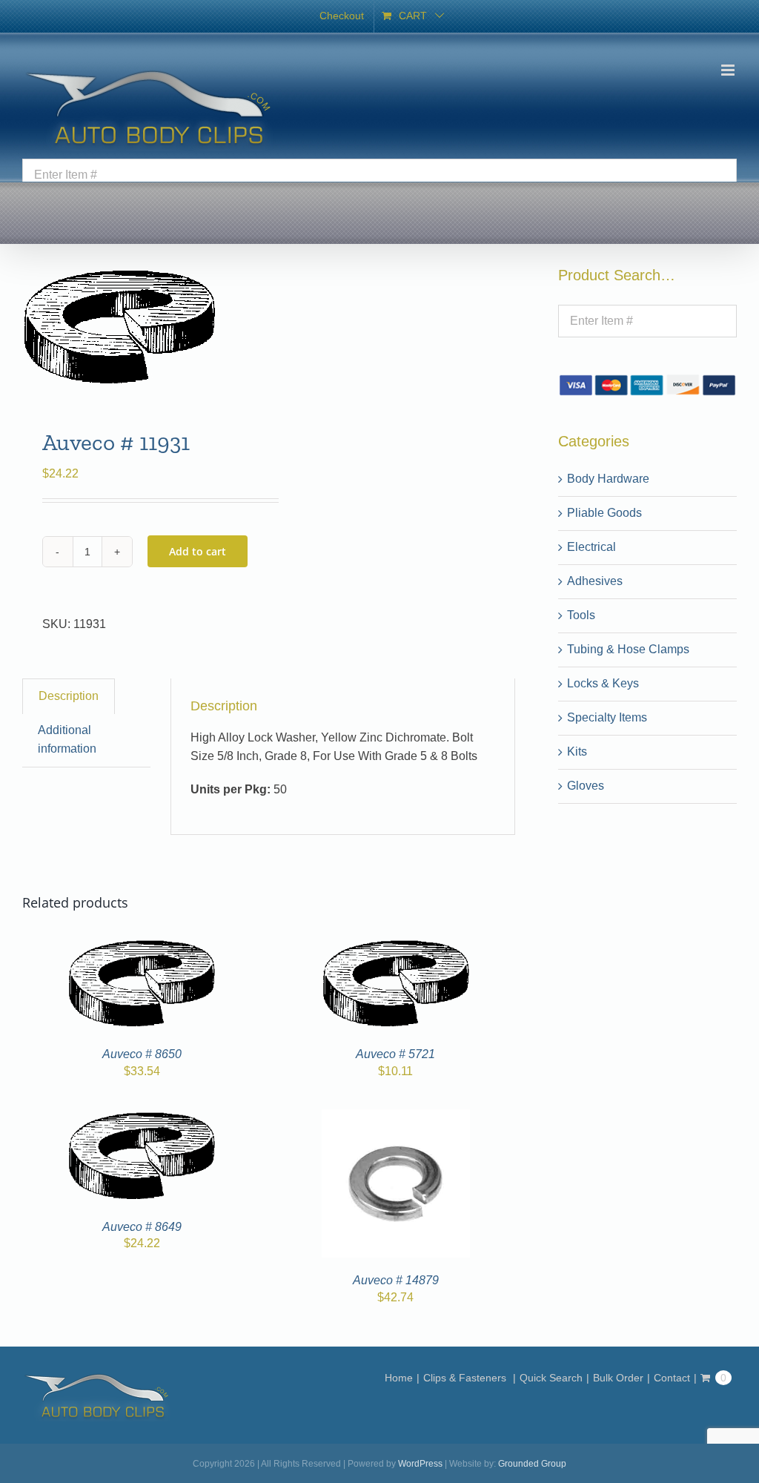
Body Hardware (608, 478)
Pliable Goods (604, 512)
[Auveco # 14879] (396, 1118)
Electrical (591, 547)
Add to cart (197, 551)
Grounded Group (532, 1464)
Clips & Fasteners (466, 1378)
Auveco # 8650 (142, 1054)
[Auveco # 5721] (396, 945)
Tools (581, 615)
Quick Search (551, 1378)
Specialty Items (607, 717)
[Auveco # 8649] (141, 1118)
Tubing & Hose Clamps (628, 649)
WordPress (420, 1464)
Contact (672, 1378)
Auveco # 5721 (395, 1054)
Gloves (585, 785)
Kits (577, 751)
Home (399, 1378)
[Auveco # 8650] (141, 945)
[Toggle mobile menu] (729, 70)
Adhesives (595, 581)
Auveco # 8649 (142, 1227)
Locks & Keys (603, 683)
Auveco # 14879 (396, 1280)
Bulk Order (618, 1378)
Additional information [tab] (67, 739)
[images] (140, 328)
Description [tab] (69, 696)
